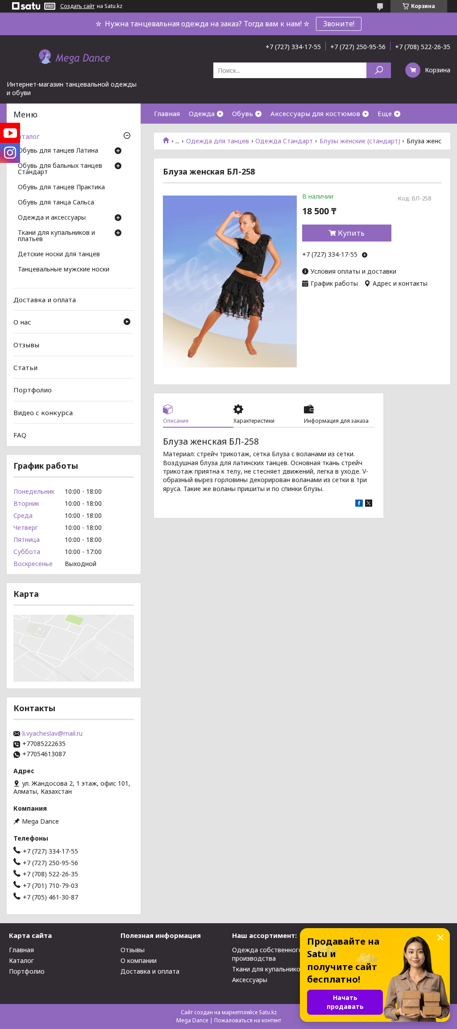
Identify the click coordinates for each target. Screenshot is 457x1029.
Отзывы (26, 344)
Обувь (242, 113)
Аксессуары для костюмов (315, 113)
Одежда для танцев (217, 141)
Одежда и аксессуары (52, 217)
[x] (368, 504)
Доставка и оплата (44, 299)
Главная (167, 113)
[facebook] (359, 504)
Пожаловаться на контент (247, 1020)
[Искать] (378, 70)
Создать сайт (77, 6)
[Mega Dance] (73, 57)
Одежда (202, 113)
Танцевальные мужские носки (63, 269)
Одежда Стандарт (284, 141)
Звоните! (338, 24)
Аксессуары (249, 979)
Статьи (25, 366)
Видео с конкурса (43, 412)
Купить (351, 233)
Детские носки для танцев (59, 254)
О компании (138, 960)
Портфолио (32, 389)
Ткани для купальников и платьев (56, 236)
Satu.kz (268, 1012)
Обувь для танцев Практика (61, 187)
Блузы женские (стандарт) (360, 141)
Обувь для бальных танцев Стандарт (60, 169)
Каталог (26, 136)
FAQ (19, 434)
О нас (22, 321)
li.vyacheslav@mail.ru (52, 733)
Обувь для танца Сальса (56, 202)
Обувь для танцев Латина (58, 150)
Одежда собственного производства (267, 954)
